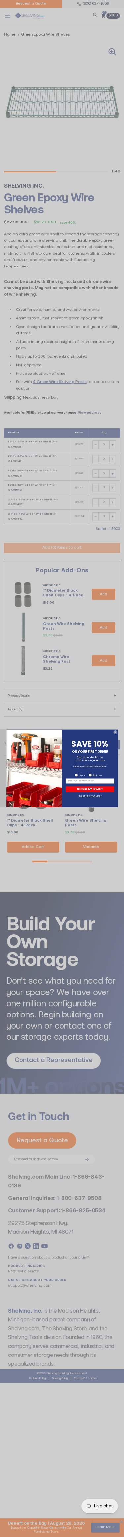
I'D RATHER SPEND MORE (90, 796)
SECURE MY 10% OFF (90, 789)
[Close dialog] (115, 732)
